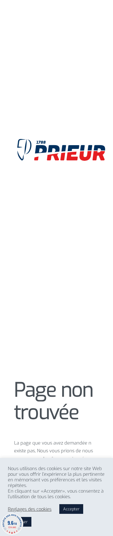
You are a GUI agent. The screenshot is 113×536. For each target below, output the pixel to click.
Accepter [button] (71, 509)
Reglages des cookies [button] (29, 509)
